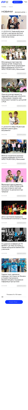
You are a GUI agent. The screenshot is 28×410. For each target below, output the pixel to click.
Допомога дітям (20, 12)
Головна (3, 6)
